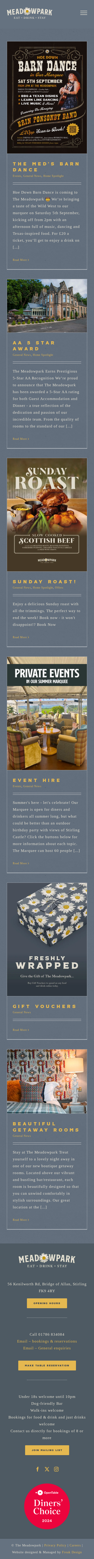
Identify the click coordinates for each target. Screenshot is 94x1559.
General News (32, 176)
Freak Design (72, 1552)
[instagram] (56, 1469)
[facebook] (37, 1469)
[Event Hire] (47, 713)
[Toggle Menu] (83, 13)
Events (17, 176)
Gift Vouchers (45, 1006)
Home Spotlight (53, 176)
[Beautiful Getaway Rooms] (47, 1081)
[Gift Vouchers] (47, 939)
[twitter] (47, 1469)
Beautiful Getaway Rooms (46, 1126)
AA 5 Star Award (34, 345)
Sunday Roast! (45, 581)
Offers (59, 587)
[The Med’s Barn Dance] (47, 97)
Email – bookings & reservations (47, 1341)
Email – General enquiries (47, 1348)
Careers (75, 1545)
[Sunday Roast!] (47, 514)
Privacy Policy (55, 1545)
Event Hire (37, 780)
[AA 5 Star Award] (47, 306)
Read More (20, 260)
